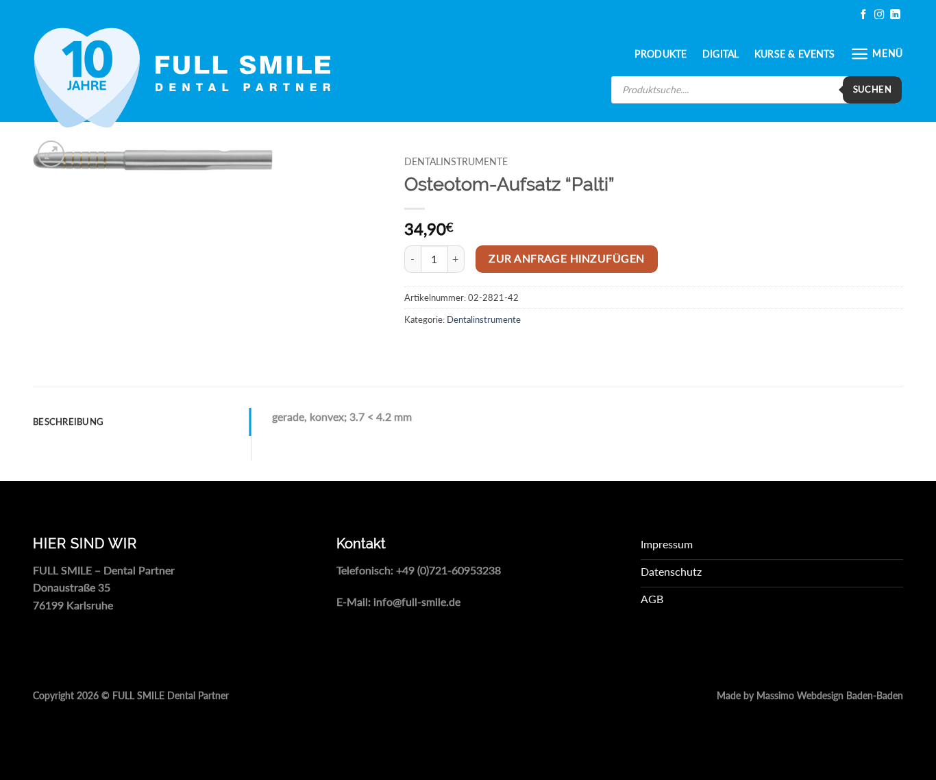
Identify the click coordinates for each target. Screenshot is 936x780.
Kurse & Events (794, 54)
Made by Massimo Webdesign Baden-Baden (810, 695)
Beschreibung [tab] (68, 421)
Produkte (661, 54)
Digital (720, 54)
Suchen (872, 89)
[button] (876, 54)
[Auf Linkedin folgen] (895, 15)
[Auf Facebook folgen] (863, 15)
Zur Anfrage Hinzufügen (566, 258)
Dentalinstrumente (456, 161)
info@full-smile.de (416, 601)
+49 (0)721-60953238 (448, 569)
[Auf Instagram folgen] (879, 15)
